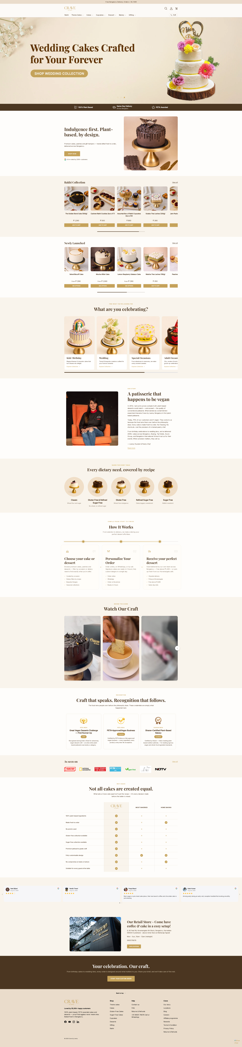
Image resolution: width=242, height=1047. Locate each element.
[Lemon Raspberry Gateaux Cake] (129, 259)
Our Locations (134, 946)
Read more (131, 448)
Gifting (131, 15)
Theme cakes (114, 1005)
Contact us (135, 1005)
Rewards (167, 1022)
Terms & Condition (170, 1025)
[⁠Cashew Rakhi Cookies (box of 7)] (103, 198)
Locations (167, 1008)
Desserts (113, 1022)
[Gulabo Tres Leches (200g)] (155, 198)
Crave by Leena (73, 1038)
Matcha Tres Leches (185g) (155, 274)
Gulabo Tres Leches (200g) (155, 214)
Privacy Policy (169, 1028)
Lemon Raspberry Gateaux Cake (129, 274)
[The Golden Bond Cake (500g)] (76, 198)
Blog (165, 1011)
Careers (166, 1015)
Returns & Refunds (138, 1011)
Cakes (88, 15)
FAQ (133, 1008)
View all (175, 182)
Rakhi (67, 15)
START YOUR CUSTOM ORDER (121, 979)
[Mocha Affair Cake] (103, 259)
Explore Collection (72, 366)
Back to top (120, 993)
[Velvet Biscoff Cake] (76, 259)
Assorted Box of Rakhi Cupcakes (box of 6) (129, 215)
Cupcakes (100, 15)
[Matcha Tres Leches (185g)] (155, 259)
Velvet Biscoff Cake (76, 274)
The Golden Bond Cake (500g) (76, 214)
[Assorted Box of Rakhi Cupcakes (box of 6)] (129, 198)
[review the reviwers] (58, 889)
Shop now (72, 154)
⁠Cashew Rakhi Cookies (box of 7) (103, 214)
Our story (167, 1005)
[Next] (177, 648)
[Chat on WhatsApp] (237, 1042)
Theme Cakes (77, 15)
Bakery (121, 15)
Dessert (111, 15)
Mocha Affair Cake (102, 274)
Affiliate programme (171, 1018)
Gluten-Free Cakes (116, 1011)
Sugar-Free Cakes (116, 1015)
